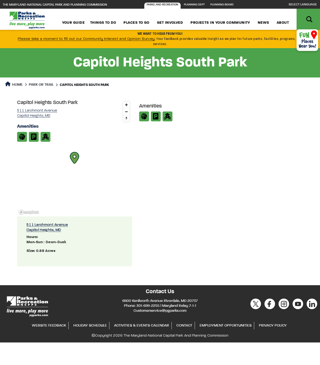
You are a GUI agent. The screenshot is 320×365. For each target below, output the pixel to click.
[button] (74, 158)
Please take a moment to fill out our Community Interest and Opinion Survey (86, 39)
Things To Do (103, 23)
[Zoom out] (126, 111)
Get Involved (170, 23)
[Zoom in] (126, 104)
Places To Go (136, 23)
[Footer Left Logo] (27, 305)
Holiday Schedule (90, 325)
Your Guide (73, 23)
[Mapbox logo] (29, 212)
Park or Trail (41, 85)
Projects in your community (220, 23)
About (283, 23)
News (263, 23)
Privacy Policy (273, 325)
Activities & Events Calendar (141, 325)
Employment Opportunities (226, 325)
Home (17, 85)
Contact (184, 325)
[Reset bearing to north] (126, 118)
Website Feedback (49, 325)
